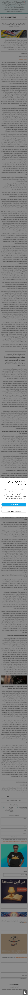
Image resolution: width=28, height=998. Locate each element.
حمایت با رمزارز (14, 507)
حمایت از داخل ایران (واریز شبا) (14, 511)
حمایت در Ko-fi (14, 504)
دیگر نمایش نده (22, 514)
